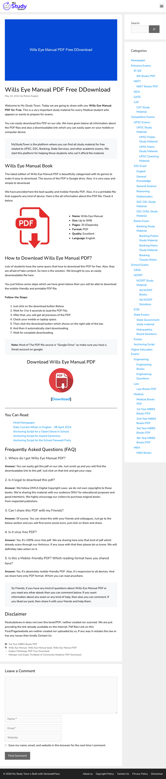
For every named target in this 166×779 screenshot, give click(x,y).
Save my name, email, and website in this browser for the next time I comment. (57, 745)
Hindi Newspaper (24, 422)
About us (88, 773)
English (141, 171)
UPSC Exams (142, 122)
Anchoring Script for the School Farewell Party (42, 440)
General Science (146, 186)
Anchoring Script (144, 344)
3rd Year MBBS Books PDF (23, 644)
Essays (138, 339)
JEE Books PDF (145, 76)
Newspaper (138, 60)
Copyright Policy (105, 773)
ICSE (137, 309)
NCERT (138, 275)
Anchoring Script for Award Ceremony (36, 436)
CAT (136, 102)
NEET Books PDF (147, 86)
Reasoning (143, 191)
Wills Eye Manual (18, 647)
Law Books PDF (146, 389)
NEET (137, 81)
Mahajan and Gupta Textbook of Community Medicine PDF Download (45, 654)
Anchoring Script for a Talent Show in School (41, 431)
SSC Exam (140, 166)
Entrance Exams (141, 66)
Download (61, 399)
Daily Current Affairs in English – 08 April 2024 (42, 427)
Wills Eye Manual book (40, 647)
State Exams (141, 315)
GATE (137, 97)
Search (135, 23)
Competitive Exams (143, 117)
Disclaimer (157, 773)
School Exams (140, 265)
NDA (137, 92)
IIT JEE (138, 71)
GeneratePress (52, 773)
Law (136, 384)
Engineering (141, 359)
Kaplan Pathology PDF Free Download (29, 651)
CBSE (137, 270)
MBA (137, 447)
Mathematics (144, 196)
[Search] (154, 29)
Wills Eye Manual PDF (65, 647)
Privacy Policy (140, 773)
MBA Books (143, 453)
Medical (138, 394)
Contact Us (123, 773)
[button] (161, 6)
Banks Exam (141, 221)
